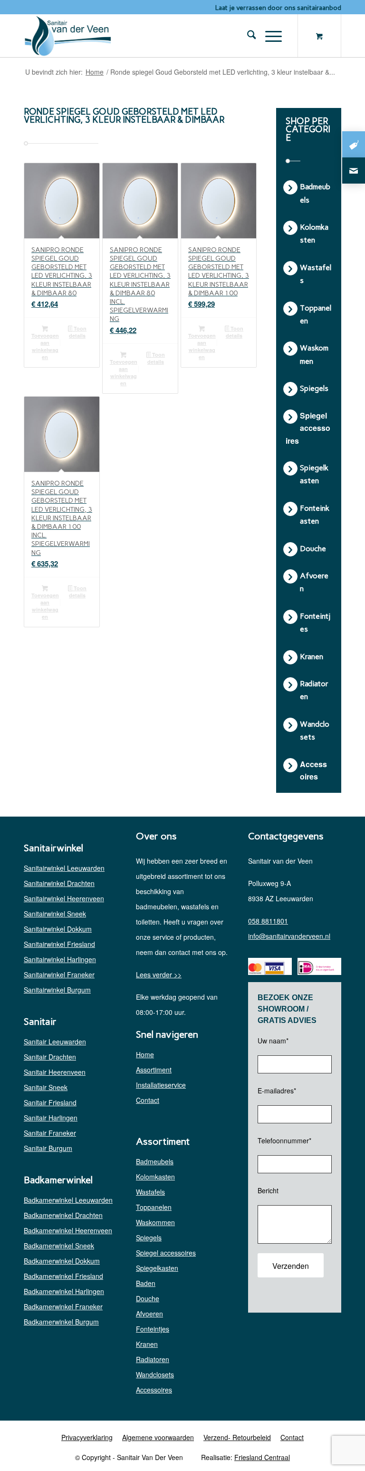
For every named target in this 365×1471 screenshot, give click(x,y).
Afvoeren (149, 1313)
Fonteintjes (152, 1329)
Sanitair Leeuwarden (55, 1041)
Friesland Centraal (262, 1457)
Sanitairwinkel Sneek (55, 913)
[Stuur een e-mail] (353, 170)
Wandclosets (155, 1374)
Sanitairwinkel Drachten (59, 883)
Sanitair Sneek (45, 1087)
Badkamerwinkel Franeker (63, 1306)
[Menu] (269, 35)
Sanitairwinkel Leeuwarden (64, 868)
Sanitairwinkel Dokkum (58, 929)
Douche (147, 1298)
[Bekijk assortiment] (353, 144)
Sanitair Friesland (50, 1102)
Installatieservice (161, 1085)
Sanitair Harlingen (50, 1117)
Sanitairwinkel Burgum (57, 989)
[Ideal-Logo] (316, 967)
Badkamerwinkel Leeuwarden (68, 1200)
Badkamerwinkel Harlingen (64, 1291)
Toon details (77, 332)
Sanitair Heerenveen (55, 1072)
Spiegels (149, 1237)
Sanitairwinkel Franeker (59, 974)
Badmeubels (154, 1161)
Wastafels (150, 1192)
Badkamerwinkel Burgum (61, 1321)
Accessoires (154, 1389)
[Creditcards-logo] (266, 967)
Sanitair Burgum (48, 1148)
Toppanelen (154, 1207)
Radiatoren (152, 1359)
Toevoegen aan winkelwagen (45, 346)
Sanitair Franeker (50, 1133)
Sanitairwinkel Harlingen (60, 959)
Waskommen (155, 1222)
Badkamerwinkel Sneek (59, 1245)
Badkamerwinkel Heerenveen (68, 1230)
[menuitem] (247, 35)
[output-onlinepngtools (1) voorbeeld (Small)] (68, 35)
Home (145, 1054)
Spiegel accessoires (166, 1252)
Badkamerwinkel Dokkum (62, 1261)
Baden (145, 1283)
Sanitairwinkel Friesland (59, 944)
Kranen (147, 1344)
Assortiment (154, 1069)
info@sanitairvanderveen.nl (289, 936)
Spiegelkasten (157, 1268)
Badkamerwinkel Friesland (63, 1276)
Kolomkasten (155, 1176)
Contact (147, 1100)
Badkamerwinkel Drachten (63, 1215)
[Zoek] (247, 35)
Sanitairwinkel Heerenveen (64, 898)
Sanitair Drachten (50, 1057)
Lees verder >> (159, 974)
